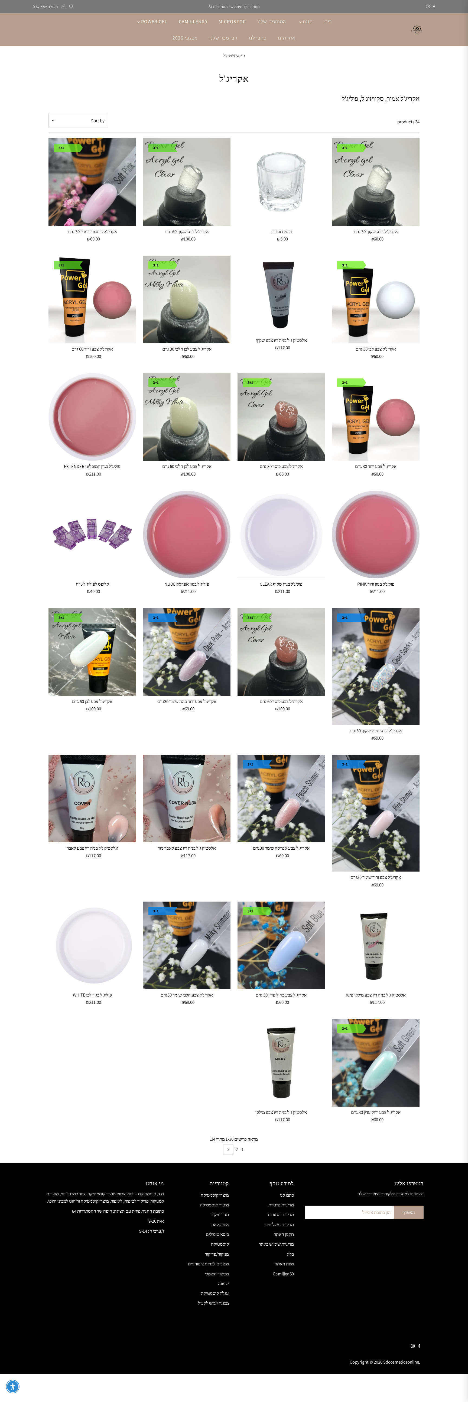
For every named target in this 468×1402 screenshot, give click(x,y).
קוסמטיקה (220, 1244)
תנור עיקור (220, 1215)
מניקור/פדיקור (217, 1254)
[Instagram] (428, 6)
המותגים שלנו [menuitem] (272, 21)
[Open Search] (71, 6)
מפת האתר (284, 1264)
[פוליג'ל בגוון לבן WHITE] (92, 945)
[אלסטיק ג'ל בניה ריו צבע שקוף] (281, 295)
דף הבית (239, 55)
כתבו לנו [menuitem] (257, 38)
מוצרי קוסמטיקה (215, 1195)
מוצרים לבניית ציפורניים (208, 1264)
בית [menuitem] (328, 21)
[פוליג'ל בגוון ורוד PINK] (376, 534)
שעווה (223, 1283)
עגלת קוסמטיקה (215, 1293)
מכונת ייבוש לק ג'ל (213, 1303)
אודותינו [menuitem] (286, 38)
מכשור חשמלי (217, 1274)
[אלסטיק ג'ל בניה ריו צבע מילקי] (281, 1063)
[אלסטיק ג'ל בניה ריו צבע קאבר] (92, 798)
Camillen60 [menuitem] (193, 21)
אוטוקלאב (220, 1225)
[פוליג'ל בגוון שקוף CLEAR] (281, 534)
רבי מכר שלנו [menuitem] (223, 38)
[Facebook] (434, 6)
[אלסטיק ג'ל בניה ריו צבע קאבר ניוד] (187, 798)
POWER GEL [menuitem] (153, 21)
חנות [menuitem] (307, 21)
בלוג (290, 1254)
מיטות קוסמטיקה (214, 1205)
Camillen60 (283, 1274)
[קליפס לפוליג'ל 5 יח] (92, 534)
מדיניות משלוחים (279, 1225)
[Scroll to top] (457, 1391)
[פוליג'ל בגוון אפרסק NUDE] (187, 534)
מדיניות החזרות (281, 1215)
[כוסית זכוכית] (281, 182)
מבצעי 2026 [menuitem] (185, 38)
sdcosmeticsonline (401, 1362)
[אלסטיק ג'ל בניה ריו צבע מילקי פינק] (376, 945)
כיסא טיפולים (217, 1234)
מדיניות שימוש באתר (276, 1244)
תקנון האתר (284, 1234)
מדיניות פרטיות (281, 1205)
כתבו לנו (287, 1195)
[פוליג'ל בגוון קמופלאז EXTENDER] (92, 417)
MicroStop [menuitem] (232, 21)
